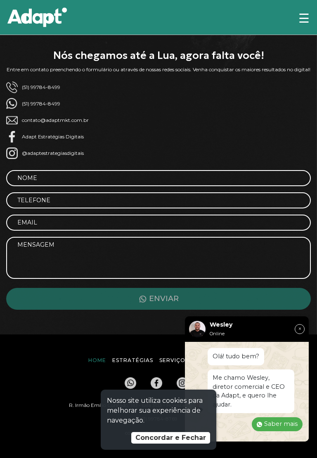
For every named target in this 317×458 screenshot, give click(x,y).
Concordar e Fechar (170, 438)
